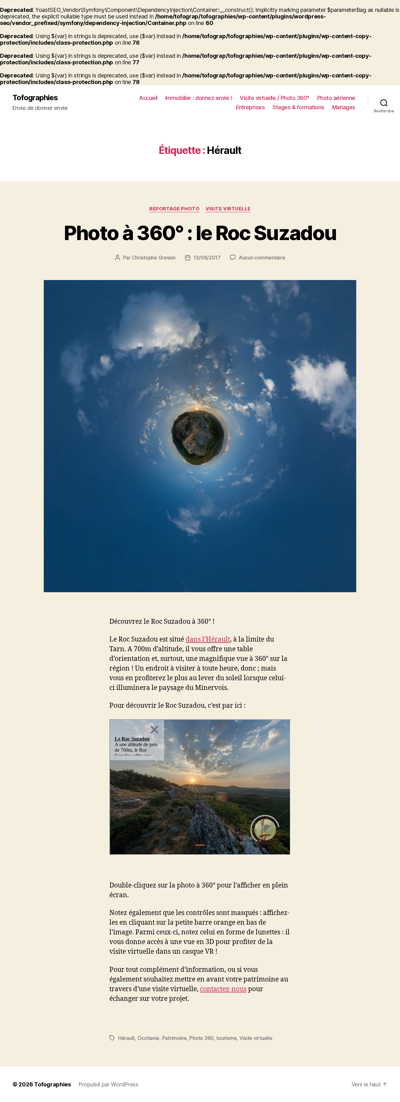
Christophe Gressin (154, 257)
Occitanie (149, 1038)
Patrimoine (174, 1038)
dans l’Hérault (208, 639)
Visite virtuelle (228, 209)
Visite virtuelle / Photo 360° (274, 98)
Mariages (343, 107)
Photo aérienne (336, 98)
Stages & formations (298, 107)
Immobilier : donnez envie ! (198, 98)
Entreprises (250, 107)
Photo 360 (201, 1038)
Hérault (126, 1038)
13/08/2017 (207, 257)
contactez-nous (223, 989)
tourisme (226, 1038)
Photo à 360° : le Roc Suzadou (200, 233)
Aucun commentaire (262, 257)
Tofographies (35, 97)
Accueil (148, 98)
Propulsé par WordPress (108, 1084)
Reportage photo (174, 209)
